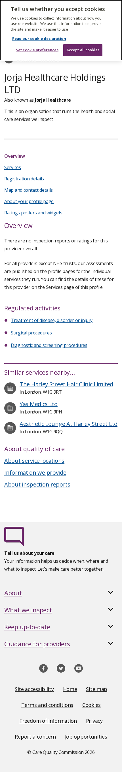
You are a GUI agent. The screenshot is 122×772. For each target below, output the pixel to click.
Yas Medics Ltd (39, 404)
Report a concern (35, 736)
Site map (96, 689)
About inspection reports (37, 484)
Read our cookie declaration (39, 38)
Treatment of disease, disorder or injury (51, 320)
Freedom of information (48, 720)
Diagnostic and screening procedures (49, 345)
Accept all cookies (82, 49)
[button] (61, 593)
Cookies (91, 704)
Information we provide (35, 472)
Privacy (94, 720)
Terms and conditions (47, 704)
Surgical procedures (31, 333)
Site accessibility (34, 689)
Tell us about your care (29, 553)
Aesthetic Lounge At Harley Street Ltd (68, 424)
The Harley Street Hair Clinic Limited (66, 384)
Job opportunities (86, 736)
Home (70, 689)
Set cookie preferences (37, 49)
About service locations (34, 460)
